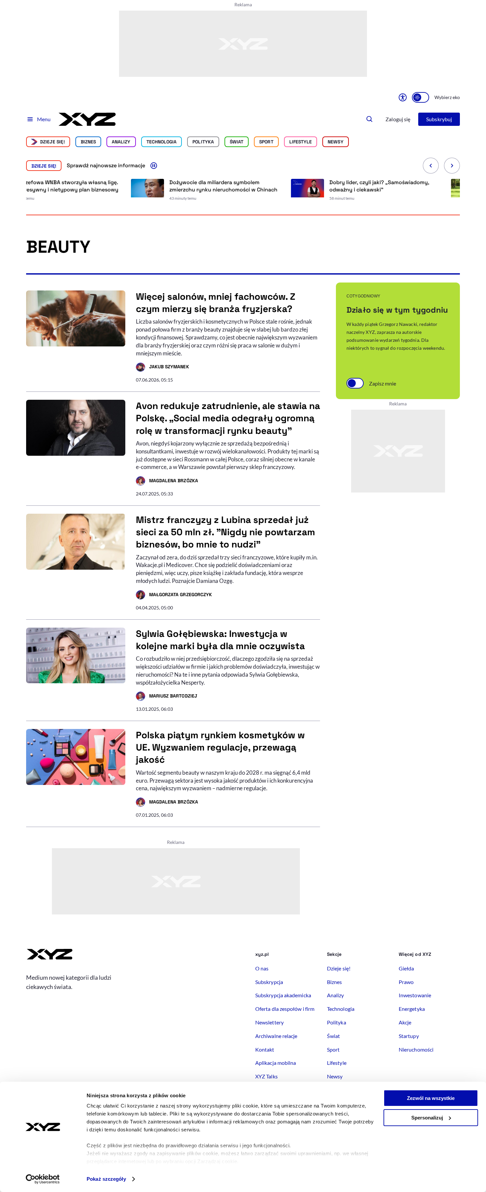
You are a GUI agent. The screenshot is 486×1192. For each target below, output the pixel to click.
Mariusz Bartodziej (166, 697)
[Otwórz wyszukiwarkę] (369, 119)
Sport (266, 142)
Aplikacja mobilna (275, 1063)
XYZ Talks (266, 1076)
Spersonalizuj (427, 1117)
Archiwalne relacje (276, 1036)
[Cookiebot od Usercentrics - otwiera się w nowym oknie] (43, 1179)
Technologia (161, 142)
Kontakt (264, 1049)
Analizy (121, 142)
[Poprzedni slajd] (431, 166)
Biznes (88, 142)
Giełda (406, 968)
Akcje (405, 1022)
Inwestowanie (415, 995)
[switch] (420, 97)
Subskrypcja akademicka (283, 995)
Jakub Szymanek (162, 368)
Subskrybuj (439, 119)
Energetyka (412, 1009)
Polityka (203, 142)
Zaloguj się (397, 119)
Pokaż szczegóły (106, 1179)
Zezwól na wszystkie (431, 1098)
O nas (261, 968)
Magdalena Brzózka (167, 482)
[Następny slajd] (452, 166)
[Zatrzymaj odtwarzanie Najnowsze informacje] (153, 165)
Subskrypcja (269, 982)
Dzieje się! (52, 142)
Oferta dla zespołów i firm (284, 1009)
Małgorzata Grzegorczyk (174, 595)
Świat (236, 142)
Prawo (406, 982)
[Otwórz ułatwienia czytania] (402, 97)
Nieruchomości (416, 1049)
